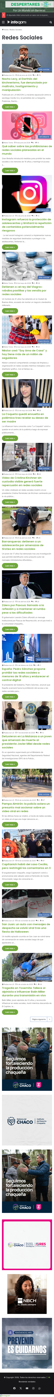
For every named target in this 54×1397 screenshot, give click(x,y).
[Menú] (3, 23)
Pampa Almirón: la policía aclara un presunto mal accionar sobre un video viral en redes (26, 807)
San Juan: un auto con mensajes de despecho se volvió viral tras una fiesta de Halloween (26, 928)
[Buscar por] (50, 23)
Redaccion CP (9, 861)
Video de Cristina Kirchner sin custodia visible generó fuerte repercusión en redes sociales (22, 481)
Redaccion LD (9, 216)
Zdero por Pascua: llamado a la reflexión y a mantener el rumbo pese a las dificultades (23, 608)
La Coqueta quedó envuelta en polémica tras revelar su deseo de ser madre (25, 417)
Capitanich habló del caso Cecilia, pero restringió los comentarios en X (26, 866)
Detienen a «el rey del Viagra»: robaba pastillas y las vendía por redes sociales (24, 290)
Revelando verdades (27, 1382)
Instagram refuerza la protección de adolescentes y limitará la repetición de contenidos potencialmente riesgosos (27, 225)
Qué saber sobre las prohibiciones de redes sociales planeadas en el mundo (27, 150)
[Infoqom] (17, 22)
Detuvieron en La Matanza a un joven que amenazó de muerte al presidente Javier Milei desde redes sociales (27, 741)
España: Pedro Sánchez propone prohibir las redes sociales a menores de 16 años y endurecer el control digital (25, 674)
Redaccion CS (9, 75)
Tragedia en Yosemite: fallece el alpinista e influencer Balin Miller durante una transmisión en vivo (24, 991)
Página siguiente (39, 1019)
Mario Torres (8, 143)
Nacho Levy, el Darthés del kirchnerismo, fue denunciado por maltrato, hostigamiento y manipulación (24, 84)
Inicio (6, 30)
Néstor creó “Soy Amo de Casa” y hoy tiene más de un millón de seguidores (24, 354)
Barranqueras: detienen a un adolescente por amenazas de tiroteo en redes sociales (23, 545)
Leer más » (10, 107)
